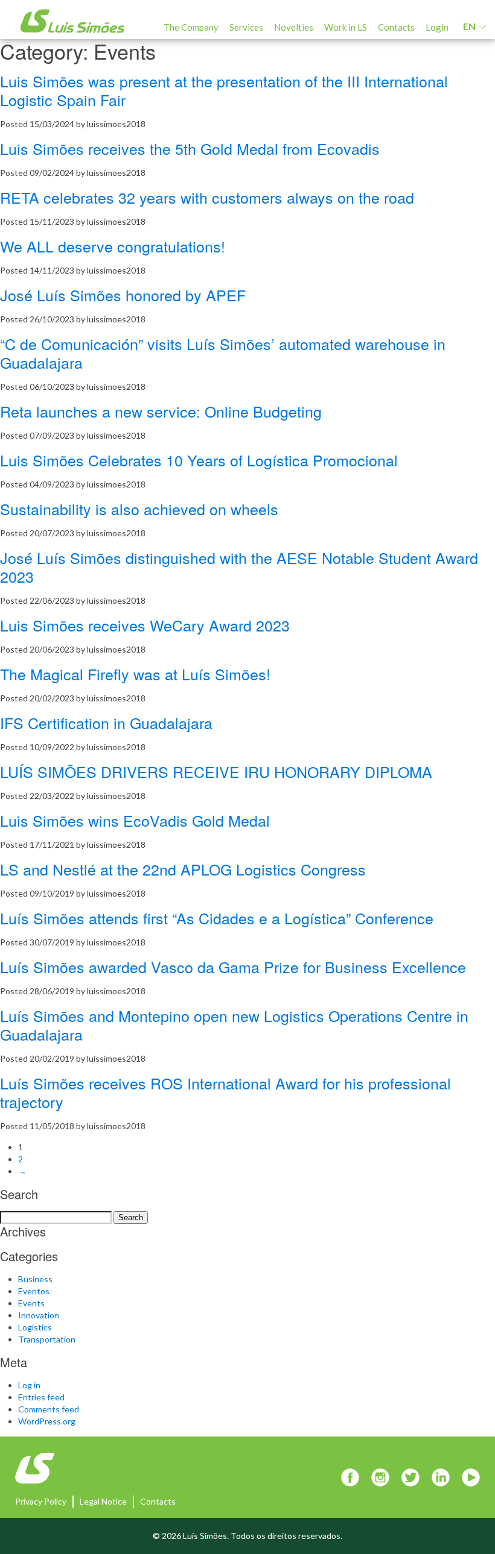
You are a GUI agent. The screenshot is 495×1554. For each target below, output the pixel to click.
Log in (29, 1385)
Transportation (46, 1339)
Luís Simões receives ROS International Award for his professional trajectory (225, 1092)
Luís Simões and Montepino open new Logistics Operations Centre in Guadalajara (234, 1024)
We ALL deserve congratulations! (112, 246)
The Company (191, 27)
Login (437, 27)
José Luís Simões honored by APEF (123, 294)
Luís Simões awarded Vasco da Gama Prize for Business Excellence (233, 966)
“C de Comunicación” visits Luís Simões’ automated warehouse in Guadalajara (223, 353)
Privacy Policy (40, 1501)
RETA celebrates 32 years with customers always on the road (207, 197)
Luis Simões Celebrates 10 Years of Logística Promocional (199, 460)
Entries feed (41, 1397)
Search (130, 1217)
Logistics (35, 1327)
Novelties (293, 27)
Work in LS (345, 27)
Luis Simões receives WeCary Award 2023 (145, 625)
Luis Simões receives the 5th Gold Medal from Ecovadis (190, 148)
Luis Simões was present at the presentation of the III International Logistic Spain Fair (224, 90)
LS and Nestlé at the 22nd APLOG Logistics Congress (183, 869)
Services (246, 27)
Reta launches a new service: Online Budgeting (161, 411)
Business (35, 1279)
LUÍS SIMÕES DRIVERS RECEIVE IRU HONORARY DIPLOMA (216, 771)
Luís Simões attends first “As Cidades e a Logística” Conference (216, 918)
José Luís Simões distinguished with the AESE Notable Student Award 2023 (239, 567)
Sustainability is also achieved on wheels (139, 508)
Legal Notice (103, 1501)
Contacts (396, 27)
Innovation (38, 1315)
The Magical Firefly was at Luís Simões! (135, 674)
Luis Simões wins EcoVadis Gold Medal (135, 820)
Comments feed (48, 1409)
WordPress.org (46, 1421)
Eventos (34, 1291)
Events (31, 1303)
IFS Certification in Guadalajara (106, 722)
